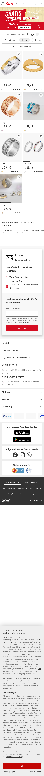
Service (6, 399)
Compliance (12, 494)
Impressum (22, 488)
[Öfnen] (39, 26)
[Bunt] (2, 89)
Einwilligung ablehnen (12, 772)
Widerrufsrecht (35, 488)
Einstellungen (35, 772)
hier (39, 669)
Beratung (7, 406)
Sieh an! (6, 392)
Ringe (24, 40)
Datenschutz (35, 482)
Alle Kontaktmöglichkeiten (18, 357)
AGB (26, 482)
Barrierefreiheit (9, 488)
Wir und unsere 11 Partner (14, 637)
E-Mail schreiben (12, 351)
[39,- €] (11, 106)
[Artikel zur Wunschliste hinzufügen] (19, 54)
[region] (22, 701)
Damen (13, 34)
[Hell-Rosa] (2, 130)
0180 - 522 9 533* (13, 377)
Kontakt (6, 343)
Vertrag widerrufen (12, 482)
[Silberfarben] (25, 130)
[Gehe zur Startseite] (10, 3)
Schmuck (21, 34)
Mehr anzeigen (24, 322)
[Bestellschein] (29, 3)
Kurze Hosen (10, 230)
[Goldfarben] (25, 89)
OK (22, 766)
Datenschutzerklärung (14, 757)
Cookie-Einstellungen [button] (28, 494)
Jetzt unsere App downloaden (22, 426)
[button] (3, 3)
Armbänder (10, 40)
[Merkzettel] (35, 3)
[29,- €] (11, 65)
